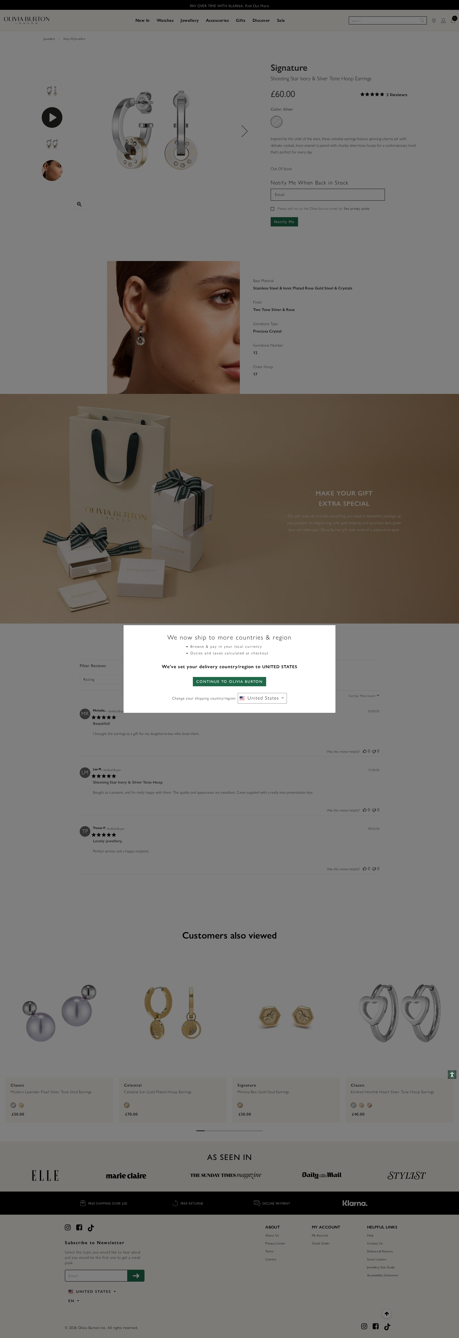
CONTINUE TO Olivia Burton (229, 681)
